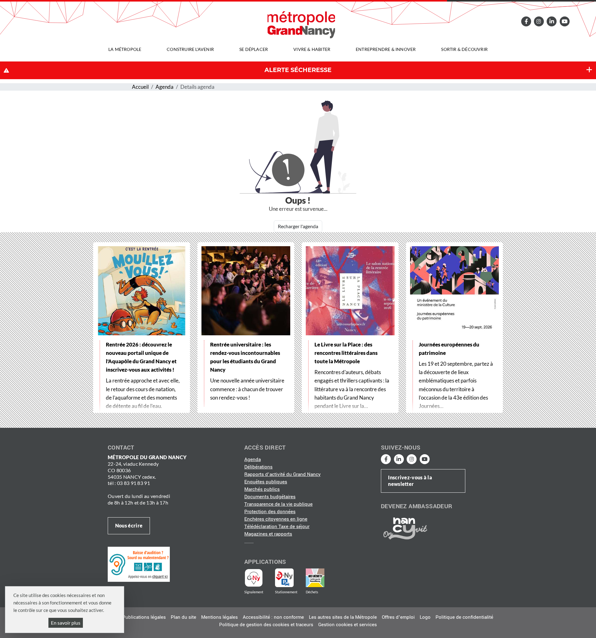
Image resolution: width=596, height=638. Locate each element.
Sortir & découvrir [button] (464, 49)
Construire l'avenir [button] (190, 49)
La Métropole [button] (124, 49)
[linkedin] (552, 21)
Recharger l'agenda (298, 226)
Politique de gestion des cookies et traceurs (266, 624)
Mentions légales (219, 617)
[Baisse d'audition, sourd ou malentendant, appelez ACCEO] (139, 564)
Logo (425, 617)
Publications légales (144, 617)
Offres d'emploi (398, 617)
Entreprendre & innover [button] (386, 49)
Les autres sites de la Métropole (343, 617)
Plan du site (183, 617)
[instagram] (539, 21)
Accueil (140, 87)
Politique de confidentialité (464, 617)
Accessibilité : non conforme (273, 617)
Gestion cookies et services (347, 624)
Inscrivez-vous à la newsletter (410, 480)
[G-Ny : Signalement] (256, 577)
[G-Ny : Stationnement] (288, 577)
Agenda (165, 87)
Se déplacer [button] (253, 49)
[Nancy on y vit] (404, 528)
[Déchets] (315, 577)
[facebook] (526, 21)
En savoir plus (65, 623)
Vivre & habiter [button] (311, 49)
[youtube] (564, 21)
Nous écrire (128, 525)
